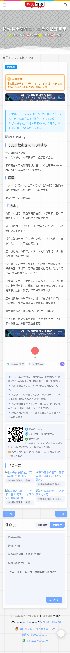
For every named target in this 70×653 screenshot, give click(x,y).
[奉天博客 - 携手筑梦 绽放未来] (35, 5)
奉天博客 (50, 451)
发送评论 (54, 599)
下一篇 (61, 513)
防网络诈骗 (37, 364)
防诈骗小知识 (17, 364)
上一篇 (8, 513)
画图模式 (42, 525)
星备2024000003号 (37, 640)
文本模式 (57, 525)
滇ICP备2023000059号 (37, 634)
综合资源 (20, 57)
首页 (8, 57)
